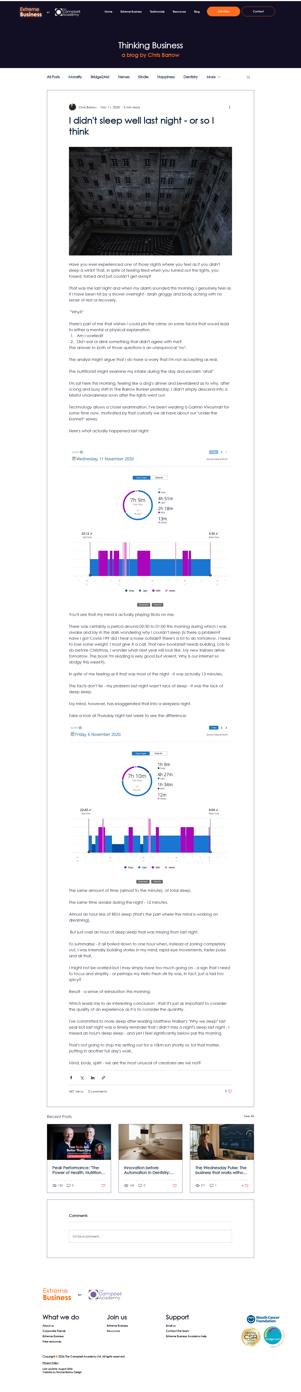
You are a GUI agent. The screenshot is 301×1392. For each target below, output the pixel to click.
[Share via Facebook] (71, 1078)
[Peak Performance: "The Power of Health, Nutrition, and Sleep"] (79, 1142)
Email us (171, 1325)
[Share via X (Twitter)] (82, 1078)
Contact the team (177, 1331)
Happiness (166, 77)
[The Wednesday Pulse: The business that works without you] (222, 1142)
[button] (248, 77)
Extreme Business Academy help (186, 1336)
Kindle (143, 77)
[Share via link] (103, 1078)
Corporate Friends (54, 1331)
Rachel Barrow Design (69, 1372)
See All (249, 1116)
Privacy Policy (51, 1363)
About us (48, 1325)
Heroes (124, 77)
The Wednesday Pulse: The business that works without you (221, 1170)
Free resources (52, 1341)
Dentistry (191, 77)
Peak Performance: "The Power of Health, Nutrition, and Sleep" (77, 1170)
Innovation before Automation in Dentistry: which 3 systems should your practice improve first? (150, 1170)
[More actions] (229, 107)
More (211, 77)
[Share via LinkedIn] (93, 1078)
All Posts (53, 77)
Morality (75, 77)
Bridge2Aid (100, 77)
